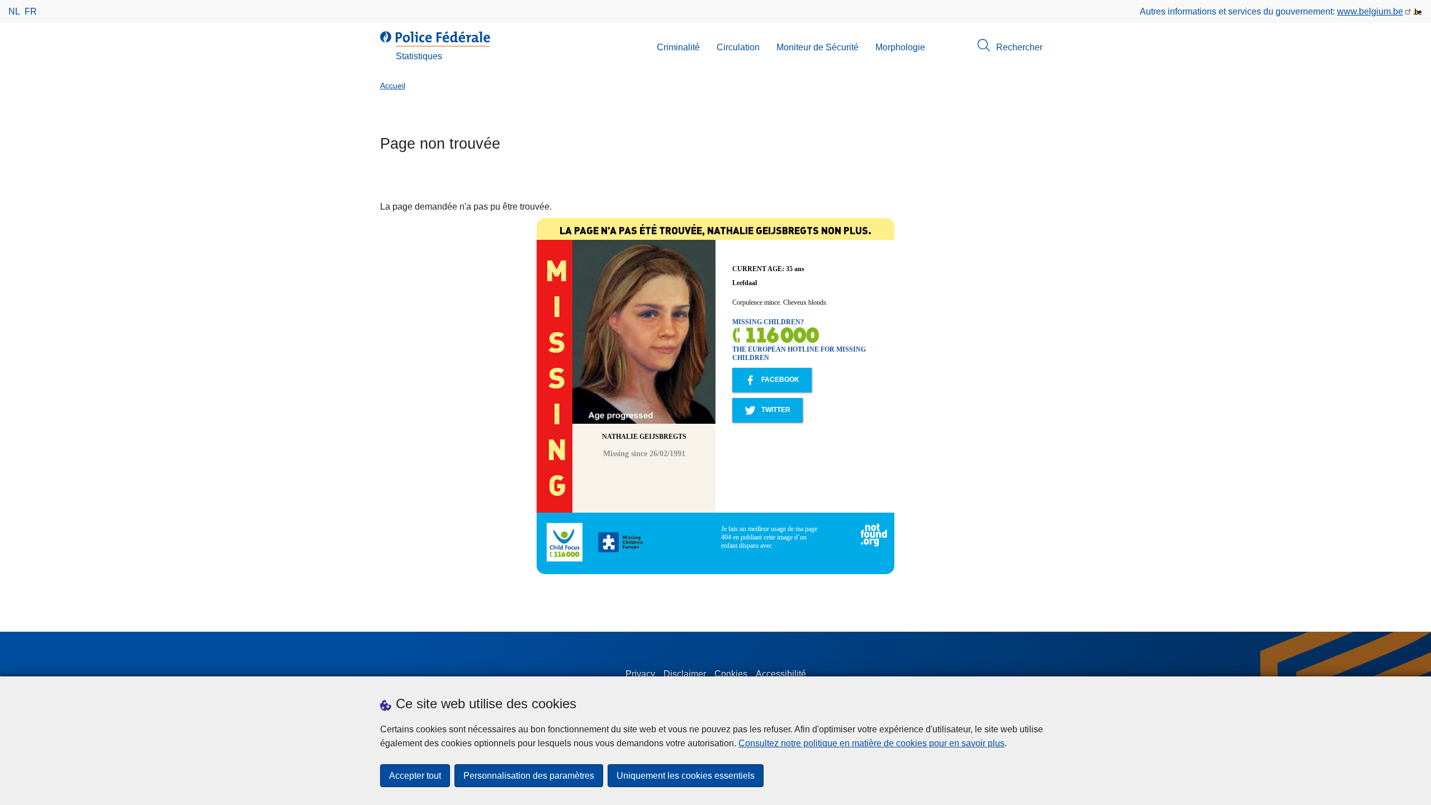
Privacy (640, 674)
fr (31, 11)
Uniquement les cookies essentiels (686, 775)
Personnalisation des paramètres (528, 775)
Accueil (392, 86)
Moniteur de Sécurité (817, 47)
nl (14, 11)
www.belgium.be (1370, 11)
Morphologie (900, 47)
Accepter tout (415, 775)
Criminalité (678, 47)
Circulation (738, 47)
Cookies (730, 674)
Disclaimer (685, 674)
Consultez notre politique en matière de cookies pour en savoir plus (871, 743)
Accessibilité (781, 674)
